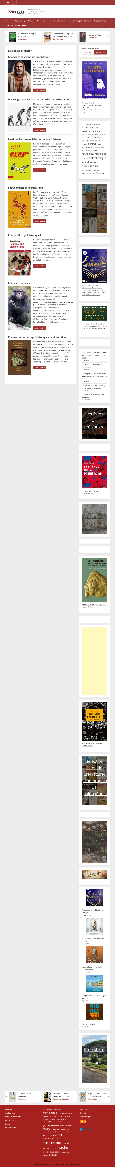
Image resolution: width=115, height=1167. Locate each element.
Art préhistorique (59, 21)
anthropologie (96, 124)
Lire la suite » (40, 90)
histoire (100, 140)
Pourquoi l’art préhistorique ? (24, 235)
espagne (52, 1119)
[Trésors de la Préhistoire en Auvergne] (94, 898)
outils (86, 158)
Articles (31, 21)
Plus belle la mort (89, 1024)
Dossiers (18, 21)
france (99, 137)
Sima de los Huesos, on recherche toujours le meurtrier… (62, 1095)
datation (84, 134)
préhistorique (87, 170)
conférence (96, 131)
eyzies (54, 1122)
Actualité (8, 1109)
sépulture (92, 173)
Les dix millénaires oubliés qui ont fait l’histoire (34, 139)
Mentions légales (86, 1117)
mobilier (88, 150)
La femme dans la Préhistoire (24, 1095)
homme (92, 143)
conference (86, 131)
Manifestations (10, 1128)
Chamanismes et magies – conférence (14, 35)
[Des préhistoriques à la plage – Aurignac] (94, 984)
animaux (88, 124)
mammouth (60, 1132)
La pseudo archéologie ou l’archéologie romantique (50, 35)
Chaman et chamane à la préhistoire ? (29, 56)
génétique (93, 140)
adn (83, 124)
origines (57, 1139)
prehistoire (93, 162)
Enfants (25, 25)
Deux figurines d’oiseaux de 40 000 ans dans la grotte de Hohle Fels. (94, 376)
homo (99, 144)
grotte (85, 140)
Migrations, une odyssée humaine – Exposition (97, 1095)
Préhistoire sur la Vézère (94, 1056)
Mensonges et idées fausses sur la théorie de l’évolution (39, 99)
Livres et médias (13, 25)
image (102, 147)
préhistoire (90, 166)
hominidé (84, 144)
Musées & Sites (99, 21)
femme (93, 137)
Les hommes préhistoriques (80, 21)
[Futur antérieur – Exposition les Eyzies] (94, 927)
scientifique (85, 173)
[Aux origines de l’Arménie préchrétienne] (94, 955)
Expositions (79, 38)
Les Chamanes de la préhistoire (25, 187)
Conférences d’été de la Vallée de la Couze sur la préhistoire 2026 (94, 355)
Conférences (9, 39)
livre (83, 150)
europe (103, 134)
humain (97, 147)
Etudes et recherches (61, 1099)
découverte (91, 134)
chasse (101, 128)
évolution (100, 173)
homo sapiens (88, 147)
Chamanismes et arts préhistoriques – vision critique (37, 337)
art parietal (63, 1113)
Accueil (9, 21)
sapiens (97, 170)
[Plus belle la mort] (94, 1012)
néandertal (88, 153)
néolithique (100, 154)
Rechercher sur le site (90, 49)
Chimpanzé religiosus (20, 282)
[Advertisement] (94, 661)
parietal (85, 162)
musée (94, 150)
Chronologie (41, 21)
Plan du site (84, 1109)
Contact (83, 1113)
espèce (97, 134)
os (82, 158)
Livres (7, 1124)
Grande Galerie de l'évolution (94, 839)
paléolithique (97, 158)
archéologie (88, 127)
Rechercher (100, 52)
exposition (86, 137)
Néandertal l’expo (81, 35)
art (96, 127)
